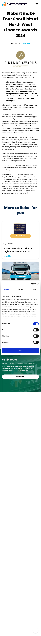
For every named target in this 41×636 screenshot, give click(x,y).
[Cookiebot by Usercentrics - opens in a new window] (30, 284)
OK (20, 351)
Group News (21, 236)
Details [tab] (20, 289)
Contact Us (20, 377)
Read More (8, 256)
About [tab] (33, 289)
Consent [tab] (7, 289)
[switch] (36, 329)
